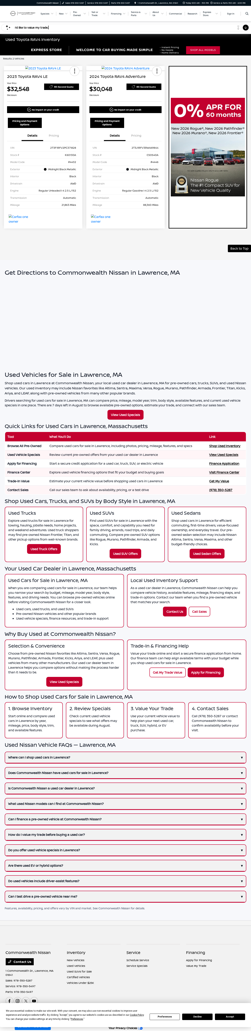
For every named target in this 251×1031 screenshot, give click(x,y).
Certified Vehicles (78, 977)
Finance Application (224, 463)
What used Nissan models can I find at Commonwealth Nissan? (56, 804)
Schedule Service (137, 960)
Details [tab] (32, 135)
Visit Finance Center (224, 472)
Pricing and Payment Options (24, 122)
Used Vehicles (76, 966)
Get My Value (219, 481)
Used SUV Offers (125, 553)
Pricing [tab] (54, 135)
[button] (74, 71)
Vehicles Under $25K (80, 983)
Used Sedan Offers (207, 553)
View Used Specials (125, 415)
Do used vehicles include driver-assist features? (43, 881)
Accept (230, 1016)
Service (133, 952)
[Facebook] (9, 1001)
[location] (135, 3)
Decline (197, 1016)
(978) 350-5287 (220, 490)
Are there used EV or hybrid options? (35, 865)
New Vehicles (75, 960)
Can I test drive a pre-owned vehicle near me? (42, 896)
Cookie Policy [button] (137, 1015)
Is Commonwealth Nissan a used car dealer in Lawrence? (51, 788)
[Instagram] (18, 1001)
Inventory (76, 952)
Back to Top (239, 248)
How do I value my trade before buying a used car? (46, 834)
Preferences (165, 1016)
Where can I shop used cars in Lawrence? (39, 757)
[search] (247, 13)
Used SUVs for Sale (79, 971)
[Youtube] (34, 1001)
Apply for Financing (205, 672)
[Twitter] (26, 1001)
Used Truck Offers (44, 549)
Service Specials (136, 966)
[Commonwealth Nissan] (21, 13)
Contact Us (174, 611)
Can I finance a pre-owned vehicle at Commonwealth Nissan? (55, 819)
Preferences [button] (77, 1019)
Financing (195, 952)
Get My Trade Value (167, 672)
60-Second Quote (64, 86)
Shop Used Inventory (224, 446)
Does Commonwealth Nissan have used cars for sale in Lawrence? (58, 773)
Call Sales (199, 611)
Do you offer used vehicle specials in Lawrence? (44, 850)
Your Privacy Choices (123, 1028)
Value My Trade (196, 966)
